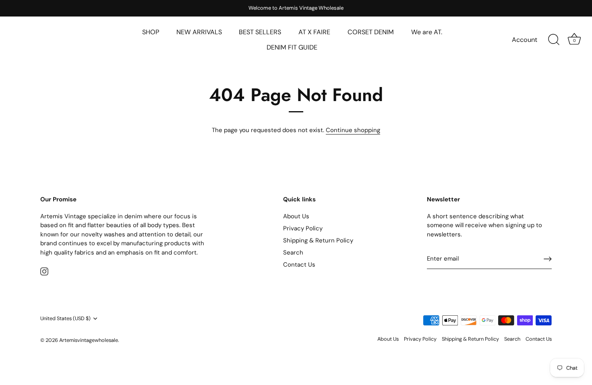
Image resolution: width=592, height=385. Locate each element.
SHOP (150, 32)
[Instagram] (44, 271)
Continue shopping (353, 130)
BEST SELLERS (260, 32)
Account (524, 39)
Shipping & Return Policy (318, 240)
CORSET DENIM (371, 32)
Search (293, 252)
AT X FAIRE (314, 32)
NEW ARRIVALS (199, 32)
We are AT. (426, 32)
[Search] (554, 40)
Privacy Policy (303, 228)
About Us (296, 216)
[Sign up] (548, 259)
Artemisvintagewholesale (88, 340)
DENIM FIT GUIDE (292, 47)
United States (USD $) (65, 318)
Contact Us (299, 265)
